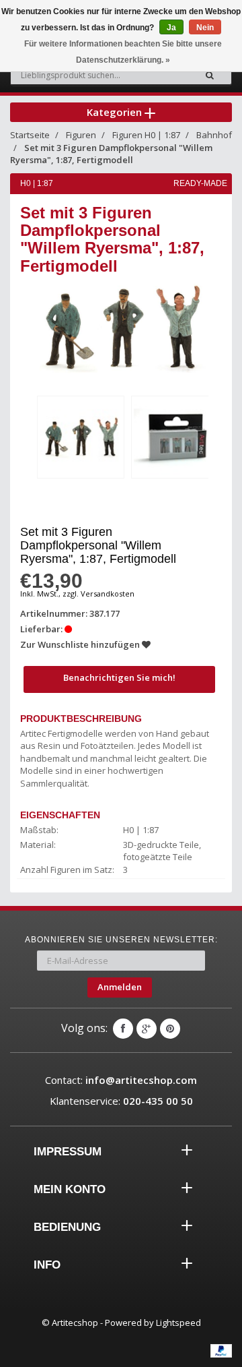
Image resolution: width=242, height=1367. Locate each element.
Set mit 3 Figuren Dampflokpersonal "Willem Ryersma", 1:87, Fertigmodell (111, 154)
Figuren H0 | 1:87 (146, 135)
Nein (205, 27)
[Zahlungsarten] (221, 1351)
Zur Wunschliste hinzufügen (81, 644)
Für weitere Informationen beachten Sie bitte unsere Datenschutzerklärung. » (123, 52)
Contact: (121, 1080)
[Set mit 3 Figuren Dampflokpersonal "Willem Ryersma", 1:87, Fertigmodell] (81, 437)
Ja (171, 27)
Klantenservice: (121, 1100)
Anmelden (119, 987)
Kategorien (116, 112)
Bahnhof (214, 135)
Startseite (30, 135)
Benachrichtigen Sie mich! (119, 677)
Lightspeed (178, 1322)
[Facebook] (123, 1029)
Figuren (81, 135)
